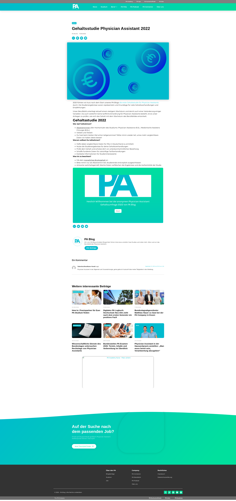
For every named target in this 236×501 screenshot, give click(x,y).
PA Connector (148, 7)
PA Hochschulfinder (150, 1)
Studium (104, 7)
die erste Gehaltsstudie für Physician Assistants (139, 103)
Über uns (160, 7)
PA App (139, 1)
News (95, 7)
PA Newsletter (136, 477)
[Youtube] (177, 492)
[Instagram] (165, 492)
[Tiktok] (169, 492)
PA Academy (129, 1)
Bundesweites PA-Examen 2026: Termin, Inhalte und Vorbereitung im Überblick (115, 346)
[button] (73, 38)
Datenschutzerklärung (165, 477)
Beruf (113, 7)
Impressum (161, 474)
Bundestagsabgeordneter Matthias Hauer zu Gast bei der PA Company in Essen (149, 312)
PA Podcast (134, 7)
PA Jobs (161, 1)
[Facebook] (173, 492)
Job (107, 480)
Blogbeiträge (110, 474)
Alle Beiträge (91, 248)
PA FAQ (124, 7)
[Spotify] (181, 492)
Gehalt (74, 23)
